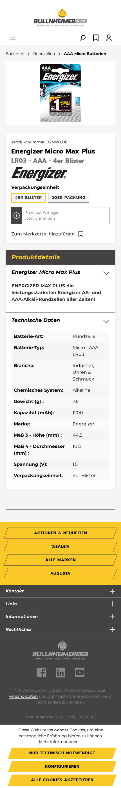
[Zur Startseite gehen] (60, 18)
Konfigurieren (62, 766)
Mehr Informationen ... (60, 741)
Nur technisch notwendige (62, 753)
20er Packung (69, 198)
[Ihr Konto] (108, 38)
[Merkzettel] (95, 38)
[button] (60, 320)
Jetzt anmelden (39, 218)
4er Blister (28, 198)
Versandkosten (23, 696)
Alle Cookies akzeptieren (62, 780)
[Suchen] (82, 38)
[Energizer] (39, 173)
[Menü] (13, 38)
